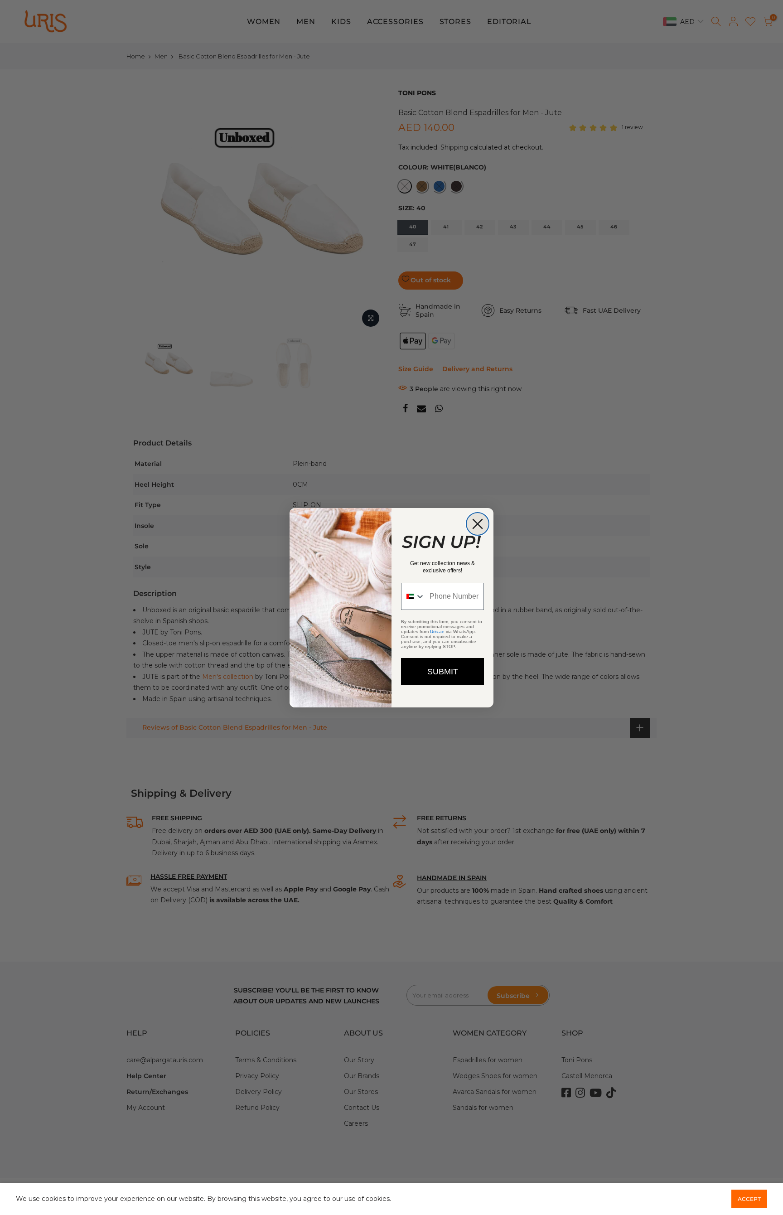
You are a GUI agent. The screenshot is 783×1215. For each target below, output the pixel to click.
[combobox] (413, 596)
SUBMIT (442, 671)
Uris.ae (437, 631)
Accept (749, 1199)
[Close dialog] (477, 524)
